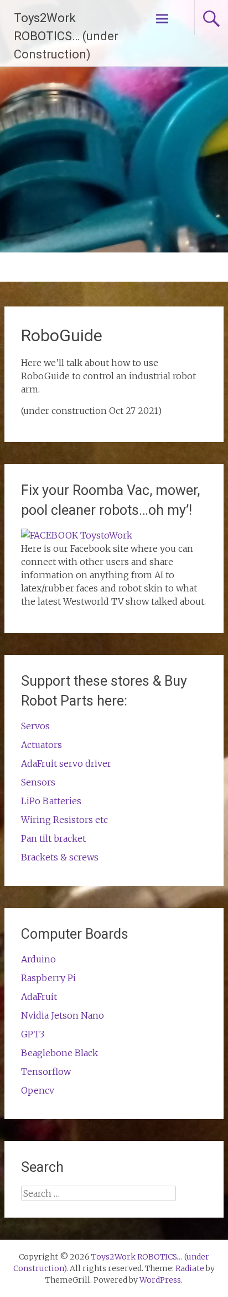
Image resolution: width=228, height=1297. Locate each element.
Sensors (38, 782)
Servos (35, 725)
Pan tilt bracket (53, 838)
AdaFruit (39, 996)
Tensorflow (46, 1071)
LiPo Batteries (51, 800)
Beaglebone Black (59, 1052)
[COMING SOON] (76, 535)
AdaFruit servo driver (66, 763)
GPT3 (32, 1034)
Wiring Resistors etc (64, 819)
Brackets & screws (60, 857)
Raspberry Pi (48, 977)
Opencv (37, 1090)
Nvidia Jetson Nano (62, 1015)
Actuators (41, 744)
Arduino (38, 959)
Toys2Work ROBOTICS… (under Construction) (66, 36)
